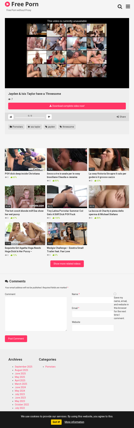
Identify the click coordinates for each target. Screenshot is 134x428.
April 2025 (20, 380)
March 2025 (21, 384)
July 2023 (20, 394)
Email (75, 308)
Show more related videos (67, 263)
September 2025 (23, 366)
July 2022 (20, 408)
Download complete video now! (68, 106)
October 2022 (22, 404)
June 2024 (20, 387)
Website (76, 322)
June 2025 (20, 373)
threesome (68, 126)
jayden (51, 126)
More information (74, 422)
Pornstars (17, 126)
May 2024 (20, 390)
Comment (10, 294)
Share (122, 116)
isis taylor (35, 126)
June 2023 (20, 397)
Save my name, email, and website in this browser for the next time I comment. (121, 308)
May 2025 (20, 377)
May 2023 (20, 401)
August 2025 (21, 370)
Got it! (56, 422)
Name (76, 294)
